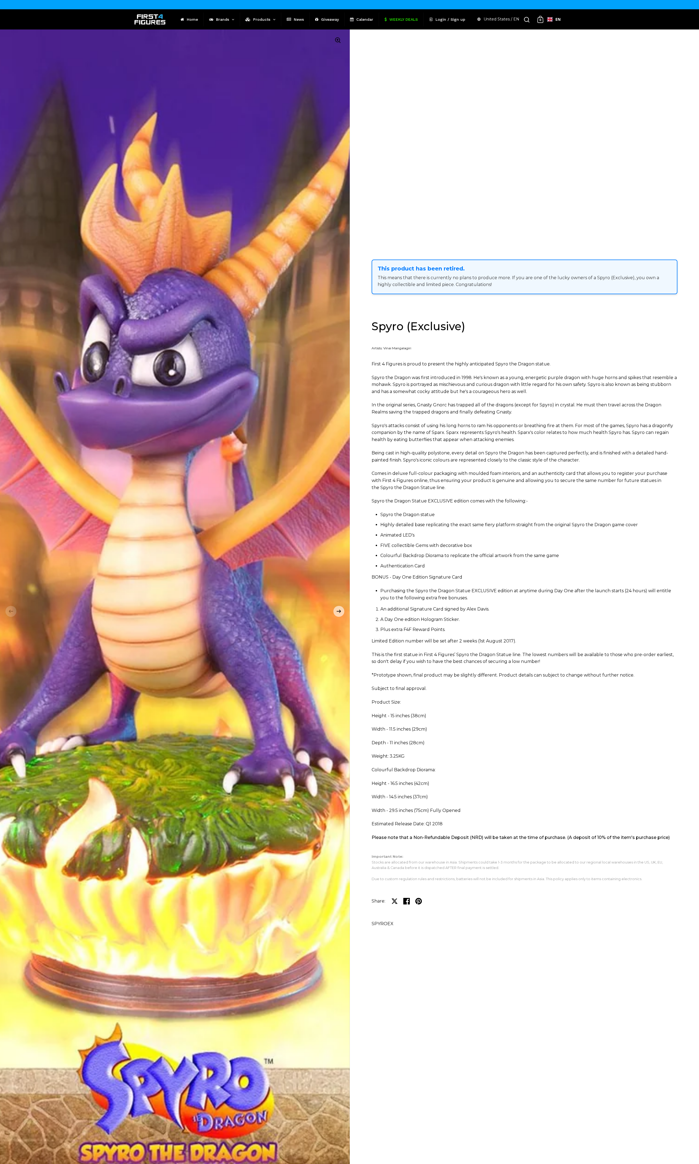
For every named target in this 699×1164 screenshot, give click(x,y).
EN (558, 19)
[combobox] (554, 19)
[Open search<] (527, 19)
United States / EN (501, 19)
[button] (10, 611)
